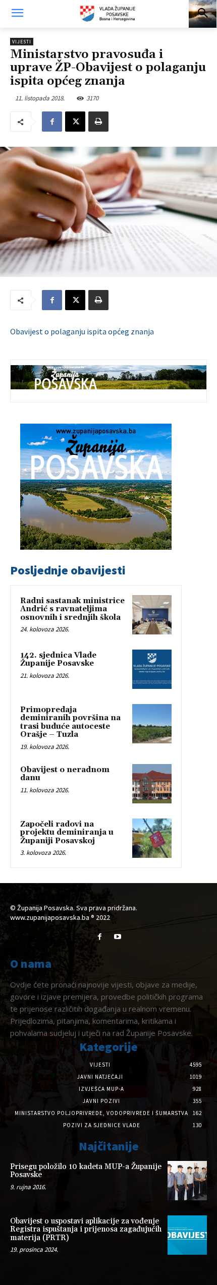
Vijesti (21, 41)
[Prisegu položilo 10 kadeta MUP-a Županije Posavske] (187, 1180)
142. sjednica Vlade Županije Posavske (58, 660)
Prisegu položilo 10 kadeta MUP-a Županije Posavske (85, 1171)
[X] (75, 121)
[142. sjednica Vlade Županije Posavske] (152, 669)
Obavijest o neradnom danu (65, 774)
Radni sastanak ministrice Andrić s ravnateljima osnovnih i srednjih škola (72, 609)
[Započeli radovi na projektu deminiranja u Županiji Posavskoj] (152, 838)
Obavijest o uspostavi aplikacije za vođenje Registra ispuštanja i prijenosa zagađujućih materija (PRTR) (85, 1229)
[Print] (98, 121)
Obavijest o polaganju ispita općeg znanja (82, 331)
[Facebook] (52, 121)
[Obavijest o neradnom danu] (152, 783)
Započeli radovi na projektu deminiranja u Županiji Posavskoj (67, 833)
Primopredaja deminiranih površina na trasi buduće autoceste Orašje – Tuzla (70, 722)
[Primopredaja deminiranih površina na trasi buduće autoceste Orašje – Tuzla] (152, 723)
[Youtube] (117, 936)
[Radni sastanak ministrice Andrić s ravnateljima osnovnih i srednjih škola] (152, 614)
